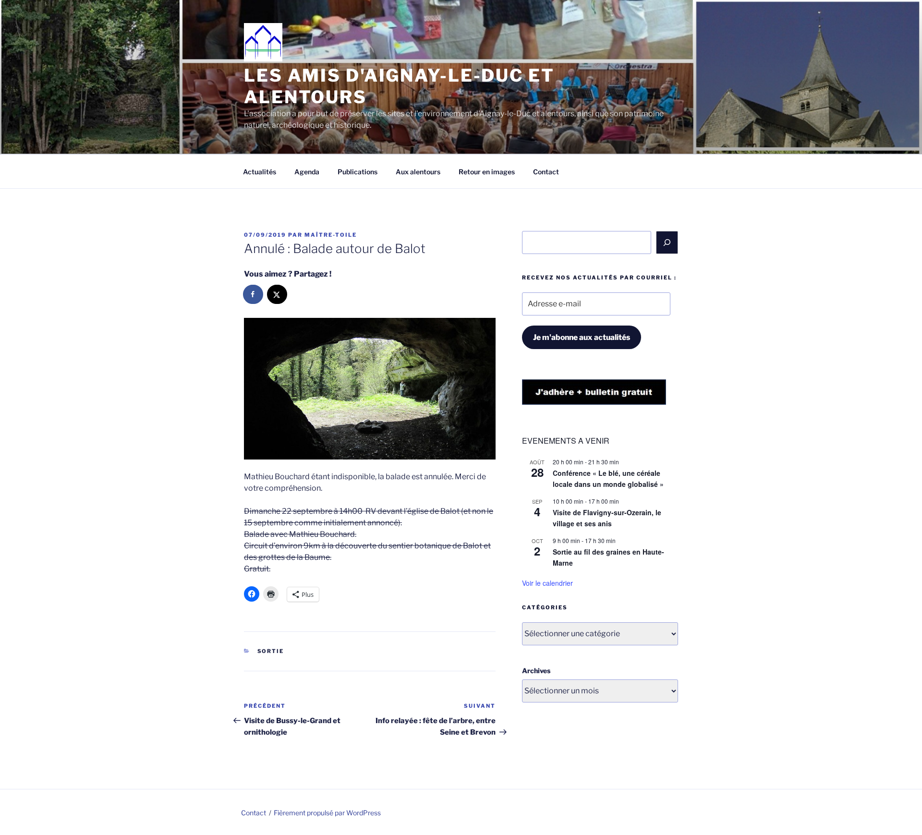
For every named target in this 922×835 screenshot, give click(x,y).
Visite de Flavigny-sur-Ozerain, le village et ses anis (607, 518)
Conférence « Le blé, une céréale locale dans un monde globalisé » (608, 478)
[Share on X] (277, 294)
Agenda (306, 172)
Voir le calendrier (547, 583)
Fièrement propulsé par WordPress (327, 813)
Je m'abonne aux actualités (581, 337)
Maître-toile (330, 234)
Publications (357, 172)
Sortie (270, 651)
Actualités (259, 172)
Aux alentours (418, 172)
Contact (546, 172)
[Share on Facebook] (253, 294)
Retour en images (487, 172)
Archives (536, 670)
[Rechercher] (667, 242)
